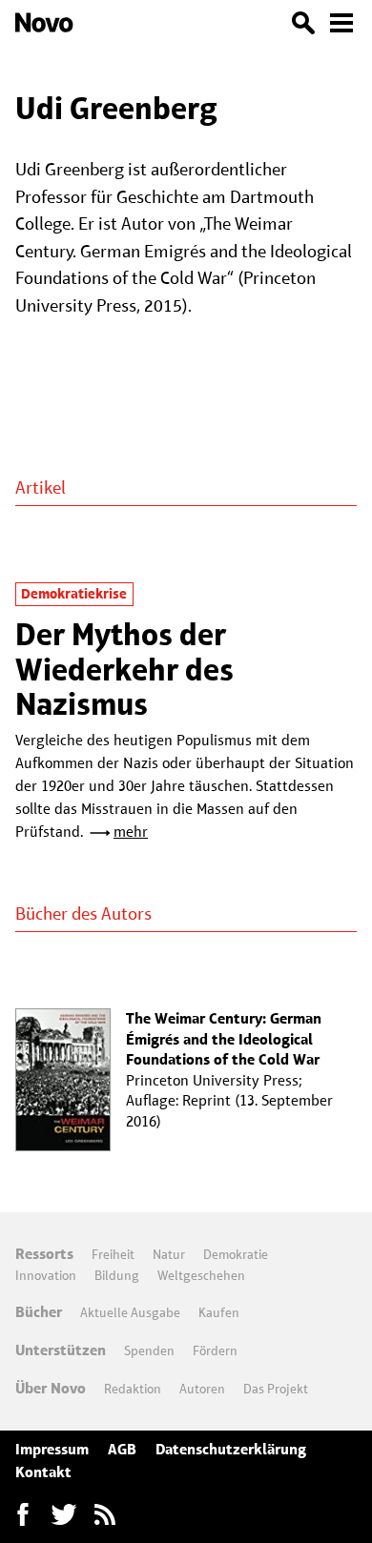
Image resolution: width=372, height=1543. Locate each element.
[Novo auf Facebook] (23, 1514)
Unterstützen (60, 1350)
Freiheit (113, 1254)
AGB (122, 1449)
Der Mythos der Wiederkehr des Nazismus (124, 669)
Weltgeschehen (201, 1275)
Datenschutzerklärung (230, 1449)
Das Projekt (275, 1388)
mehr (131, 831)
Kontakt (43, 1472)
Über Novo (50, 1388)
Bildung (116, 1275)
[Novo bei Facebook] (64, 1514)
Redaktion (132, 1388)
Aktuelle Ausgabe (130, 1312)
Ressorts (44, 1254)
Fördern (215, 1350)
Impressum (52, 1449)
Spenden (149, 1350)
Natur (169, 1254)
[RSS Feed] (105, 1514)
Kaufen (218, 1312)
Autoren (202, 1388)
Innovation (45, 1275)
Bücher (38, 1312)
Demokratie (235, 1254)
